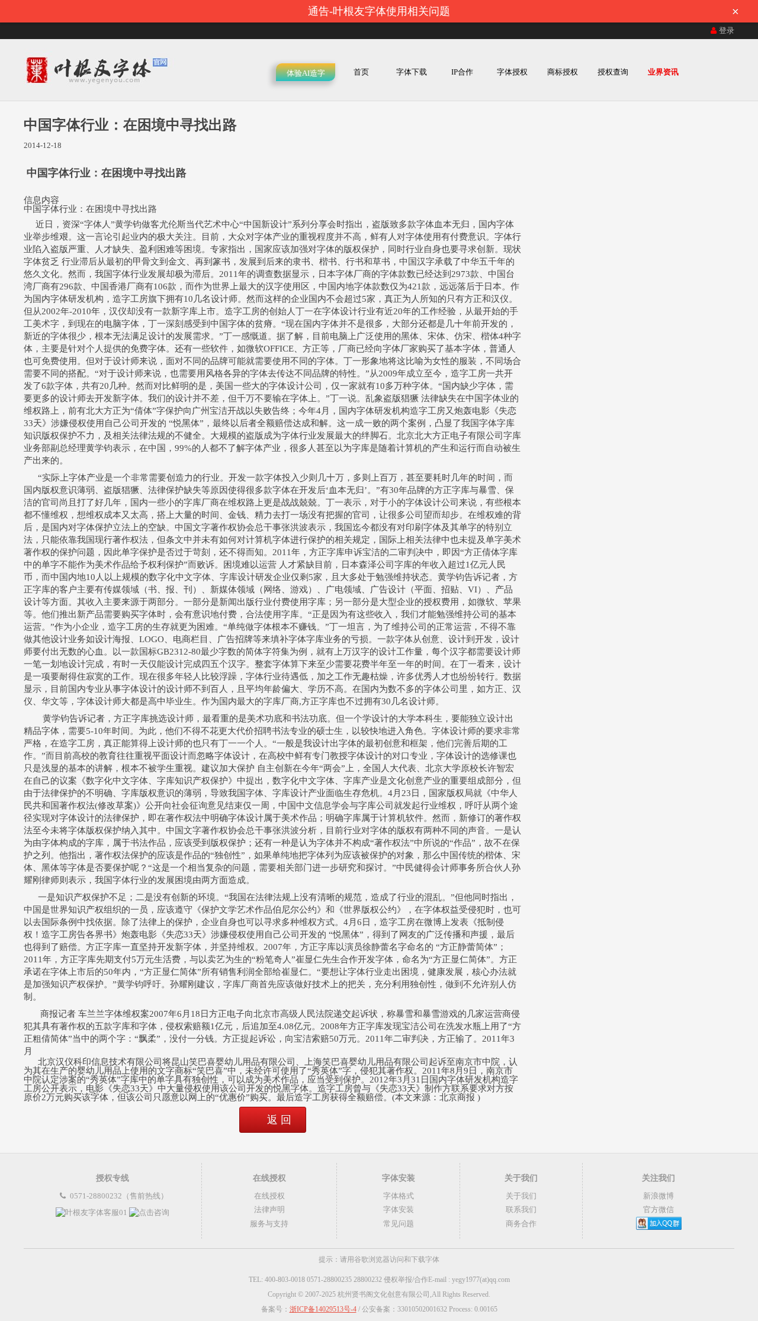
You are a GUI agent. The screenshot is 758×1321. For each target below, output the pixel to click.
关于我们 (521, 1195)
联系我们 (521, 1209)
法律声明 (269, 1209)
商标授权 (562, 71)
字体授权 (512, 71)
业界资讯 (663, 71)
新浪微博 (658, 1195)
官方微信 (658, 1209)
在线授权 (269, 1195)
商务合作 (521, 1223)
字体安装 (398, 1209)
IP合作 (462, 71)
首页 (361, 71)
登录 (726, 30)
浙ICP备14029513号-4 (323, 1309)
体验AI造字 (306, 73)
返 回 (279, 1120)
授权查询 (613, 71)
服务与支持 (269, 1223)
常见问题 (398, 1223)
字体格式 (398, 1195)
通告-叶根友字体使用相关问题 (523, 11)
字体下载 (411, 71)
